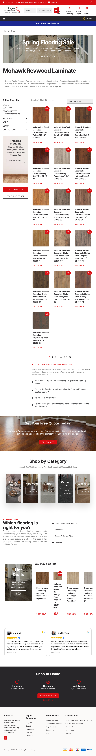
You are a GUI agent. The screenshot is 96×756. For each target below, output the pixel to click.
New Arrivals (48, 56)
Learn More (48, 700)
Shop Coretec (15, 161)
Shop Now (37, 142)
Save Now (18, 594)
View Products (15, 492)
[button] (4, 18)
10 (70, 357)
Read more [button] (11, 652)
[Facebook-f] (5, 738)
